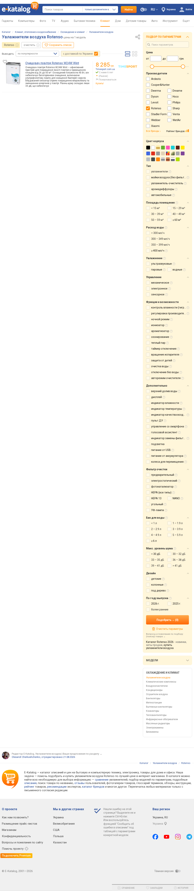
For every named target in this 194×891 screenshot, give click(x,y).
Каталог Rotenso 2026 (160, 641)
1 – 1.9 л (178, 523)
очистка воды (159, 366)
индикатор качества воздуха (169, 414)
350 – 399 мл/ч (160, 244)
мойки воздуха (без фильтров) (170, 177)
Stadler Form (159, 114)
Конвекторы (152, 711)
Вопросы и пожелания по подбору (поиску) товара (164, 635)
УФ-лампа (157, 510)
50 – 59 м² (157, 219)
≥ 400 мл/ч (157, 250)
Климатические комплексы (161, 681)
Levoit (154, 102)
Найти (129, 9)
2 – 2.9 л (156, 529)
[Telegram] (189, 837)
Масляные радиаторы (158, 723)
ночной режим (160, 319)
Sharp (176, 108)
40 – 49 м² (179, 213)
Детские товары (136, 20)
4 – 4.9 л (156, 534)
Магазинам (9, 830)
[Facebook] (155, 837)
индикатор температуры (166, 408)
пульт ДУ (157, 420)
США (56, 830)
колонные (157, 584)
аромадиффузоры (162, 189)
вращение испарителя (165, 354)
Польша (58, 836)
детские (156, 578)
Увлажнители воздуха (101, 32)
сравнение (102, 779)
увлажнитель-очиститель (167, 183)
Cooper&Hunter (160, 84)
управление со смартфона (167, 426)
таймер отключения (163, 348)
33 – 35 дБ (157, 559)
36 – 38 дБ (179, 559)
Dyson (155, 96)
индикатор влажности (165, 402)
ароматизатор (160, 331)
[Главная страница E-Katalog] (20, 9)
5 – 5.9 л (178, 534)
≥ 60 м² (177, 219)
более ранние (159, 609)
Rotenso (9, 44)
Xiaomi (155, 125)
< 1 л (154, 523)
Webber (155, 120)
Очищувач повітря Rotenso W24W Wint (52, 63)
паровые (156, 269)
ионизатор (157, 325)
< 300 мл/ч (157, 232)
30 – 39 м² (157, 213)
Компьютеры (26, 20)
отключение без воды (165, 372)
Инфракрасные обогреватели (162, 719)
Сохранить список (60, 44)
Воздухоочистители (157, 686)
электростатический (164, 480)
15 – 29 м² (179, 208)
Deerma (156, 90)
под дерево (158, 590)
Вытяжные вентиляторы (159, 706)
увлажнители (159, 171)
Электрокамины (154, 727)
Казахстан (60, 842)
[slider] (152, 66)
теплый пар (158, 342)
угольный (157, 504)
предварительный (162, 474)
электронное (159, 288)
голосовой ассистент (164, 432)
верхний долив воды (164, 391)
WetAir (177, 120)
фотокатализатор (162, 486)
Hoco (176, 96)
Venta (176, 114)
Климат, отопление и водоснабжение (35, 32)
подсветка (157, 444)
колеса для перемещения (167, 461)
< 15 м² (155, 208)
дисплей (156, 397)
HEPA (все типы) (161, 492)
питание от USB (161, 449)
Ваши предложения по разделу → (82, 753)
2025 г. (177, 603)
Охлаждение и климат (72, 32)
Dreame (177, 90)
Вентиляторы (153, 698)
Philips (176, 102)
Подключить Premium (16, 855)
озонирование (160, 336)
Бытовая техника (84, 20)
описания (30, 783)
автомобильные (161, 195)
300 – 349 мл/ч (160, 238)
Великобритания (64, 823)
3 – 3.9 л (178, 529)
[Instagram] (178, 837)
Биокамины (152, 732)
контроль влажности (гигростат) (171, 307)
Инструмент (170, 20)
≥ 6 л (154, 540)
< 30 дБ (155, 553)
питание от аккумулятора (167, 455)
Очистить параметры (169, 628)
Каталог (6, 32)
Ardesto (156, 78)
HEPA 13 (156, 498)
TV (53, 20)
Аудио (65, 20)
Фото (43, 20)
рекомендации (56, 786)
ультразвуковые (161, 263)
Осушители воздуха (157, 694)
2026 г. (155, 603)
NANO (176, 498)
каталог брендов (93, 786)
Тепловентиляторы (156, 715)
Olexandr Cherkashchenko (26, 757)
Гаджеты (7, 20)
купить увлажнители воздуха (160, 646)
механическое (160, 282)
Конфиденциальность (16, 836)
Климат (105, 20)
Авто (154, 20)
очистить (29, 44)
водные (177, 269)
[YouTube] (166, 837)
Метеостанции (154, 702)
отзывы (79, 783)
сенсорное (157, 294)
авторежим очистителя (166, 378)
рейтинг (29, 786)
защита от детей (161, 360)
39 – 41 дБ (157, 565)
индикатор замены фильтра (168, 438)
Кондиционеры (154, 690)
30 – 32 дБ (179, 553)
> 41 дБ (177, 565)
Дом (118, 20)
